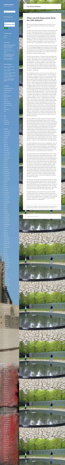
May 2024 (5, 165)
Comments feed (6, 122)
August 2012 (6, 426)
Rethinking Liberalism (8, 105)
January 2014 (6, 393)
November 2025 (7, 133)
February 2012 (6, 437)
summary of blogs (36, 47)
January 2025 (6, 150)
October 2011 (6, 445)
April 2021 (6, 234)
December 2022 (7, 196)
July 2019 (5, 270)
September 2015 (7, 355)
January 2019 (6, 281)
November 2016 (7, 329)
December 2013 (7, 395)
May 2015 (5, 363)
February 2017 (6, 323)
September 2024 (7, 158)
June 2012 (5, 430)
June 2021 (5, 230)
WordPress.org (6, 124)
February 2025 (6, 148)
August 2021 (6, 226)
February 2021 (6, 237)
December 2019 (7, 262)
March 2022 (6, 213)
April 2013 (6, 411)
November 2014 (7, 374)
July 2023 (5, 182)
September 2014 (7, 378)
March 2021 (6, 236)
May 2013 (5, 409)
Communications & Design (8, 88)
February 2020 (6, 258)
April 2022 (6, 211)
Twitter (5, 37)
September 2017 (7, 310)
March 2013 (6, 413)
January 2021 (6, 239)
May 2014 (5, 386)
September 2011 (7, 447)
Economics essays (7, 92)
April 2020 (6, 255)
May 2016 (5, 340)
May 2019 (5, 274)
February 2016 (6, 346)
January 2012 (6, 439)
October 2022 (6, 199)
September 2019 (7, 266)
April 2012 (6, 433)
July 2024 (5, 161)
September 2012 (7, 424)
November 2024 (7, 154)
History (5, 94)
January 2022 (6, 217)
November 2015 (7, 352)
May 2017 (5, 317)
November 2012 (7, 420)
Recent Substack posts (8, 49)
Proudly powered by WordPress (32, 216)
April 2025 (6, 144)
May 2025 (5, 142)
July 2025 (5, 138)
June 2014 (5, 384)
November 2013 (7, 397)
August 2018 (6, 291)
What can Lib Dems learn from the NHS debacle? (41, 19)
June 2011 (5, 452)
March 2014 (6, 390)
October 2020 (6, 245)
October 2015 (6, 354)
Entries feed (6, 120)
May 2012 (5, 432)
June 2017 (5, 315)
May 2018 (5, 296)
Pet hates (5, 97)
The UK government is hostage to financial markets (9, 80)
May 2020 (5, 253)
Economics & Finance (7, 90)
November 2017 (7, 306)
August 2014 (6, 380)
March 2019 (6, 277)
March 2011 (6, 458)
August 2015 (6, 357)
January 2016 (6, 348)
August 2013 (6, 403)
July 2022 (5, 205)
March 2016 (6, 344)
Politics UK (6, 99)
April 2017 (6, 319)
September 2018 (7, 289)
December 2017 (7, 304)
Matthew (36, 206)
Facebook (5, 35)
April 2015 (6, 365)
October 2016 (6, 331)
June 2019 (5, 272)
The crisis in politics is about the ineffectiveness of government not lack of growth (9, 55)
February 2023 (6, 192)
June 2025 (5, 140)
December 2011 (7, 441)
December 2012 (7, 418)
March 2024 (6, 167)
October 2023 (6, 177)
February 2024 (6, 169)
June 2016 (5, 338)
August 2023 (6, 180)
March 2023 (6, 190)
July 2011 (5, 451)
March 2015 (6, 367)
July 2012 (5, 428)
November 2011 (7, 443)
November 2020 (7, 243)
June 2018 (5, 295)
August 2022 (6, 203)
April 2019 (6, 276)
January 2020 (6, 260)
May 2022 (5, 209)
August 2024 (6, 159)
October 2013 (6, 399)
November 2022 (7, 197)
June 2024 (5, 163)
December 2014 (7, 373)
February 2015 (6, 369)
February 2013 (6, 414)
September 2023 (7, 178)
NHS (32, 207)
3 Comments (52, 207)
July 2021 (5, 228)
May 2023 (5, 186)
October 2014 (6, 376)
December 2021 (7, 218)
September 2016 (7, 333)
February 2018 (6, 300)
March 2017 (6, 321)
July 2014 (5, 382)
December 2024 (7, 152)
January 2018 (6, 302)
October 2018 (6, 287)
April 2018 (6, 298)
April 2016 (6, 342)
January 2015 (6, 371)
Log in (5, 118)
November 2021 (7, 220)
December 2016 (7, 327)
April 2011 (6, 456)
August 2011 (6, 449)
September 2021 (7, 224)
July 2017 (5, 314)
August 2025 (6, 137)
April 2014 (6, 388)
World (5, 111)
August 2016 (6, 335)
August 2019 (6, 268)
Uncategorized (6, 109)
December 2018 (7, 283)
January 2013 (6, 416)
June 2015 (5, 361)
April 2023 (6, 188)
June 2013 (5, 407)
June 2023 (5, 184)
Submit (6, 28)
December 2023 (7, 173)
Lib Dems (52, 206)
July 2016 (5, 336)
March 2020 (6, 256)
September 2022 (7, 201)
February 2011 (6, 460)
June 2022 (5, 207)
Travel (5, 107)
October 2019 (6, 264)
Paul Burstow (40, 207)
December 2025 (7, 131)
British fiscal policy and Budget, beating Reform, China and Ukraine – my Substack (9, 46)
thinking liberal (9, 4)
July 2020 (5, 249)
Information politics (7, 95)
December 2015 (7, 350)
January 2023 (6, 194)
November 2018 (7, 285)
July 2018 (5, 293)
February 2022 (6, 215)
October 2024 (6, 156)
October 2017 (6, 308)
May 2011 (5, 454)
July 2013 (5, 405)
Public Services (6, 101)
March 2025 (6, 146)
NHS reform (35, 207)
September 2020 (7, 247)
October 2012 (6, 422)
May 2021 (5, 232)
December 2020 (7, 241)
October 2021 (6, 222)
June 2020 (5, 251)
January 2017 (6, 325)
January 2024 (6, 171)
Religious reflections (7, 103)
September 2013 (7, 401)
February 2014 (6, 392)
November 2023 (7, 175)
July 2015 (5, 359)
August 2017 (6, 312)
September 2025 (7, 135)
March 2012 (6, 435)
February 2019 (6, 279)
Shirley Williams (46, 207)
